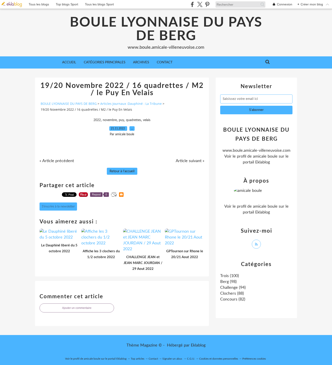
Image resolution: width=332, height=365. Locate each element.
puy (121, 120)
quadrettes (133, 120)
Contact (165, 62)
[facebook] (192, 4)
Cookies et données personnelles (218, 358)
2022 (97, 120)
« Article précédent (57, 161)
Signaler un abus (172, 358)
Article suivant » (190, 161)
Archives (141, 62)
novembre (110, 120)
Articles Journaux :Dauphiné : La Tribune (131, 103)
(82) (232, 299)
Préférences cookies (254, 358)
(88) (232, 294)
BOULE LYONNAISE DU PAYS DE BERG (166, 29)
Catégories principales (104, 62)
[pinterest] (207, 4)
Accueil (69, 62)
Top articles (137, 358)
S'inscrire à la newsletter (58, 206)
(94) (233, 288)
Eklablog (198, 345)
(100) (229, 276)
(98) (228, 282)
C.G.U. (191, 358)
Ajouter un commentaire (76, 308)
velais (146, 120)
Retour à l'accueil (122, 171)
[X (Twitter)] (200, 4)
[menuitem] (69, 62)
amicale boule (265, 156)
